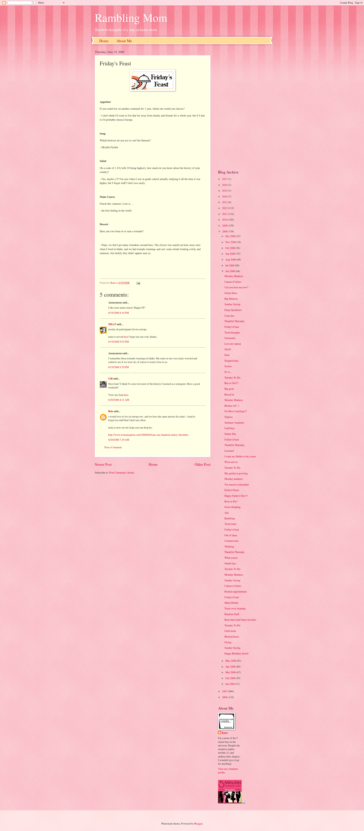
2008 (225, 231)
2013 (225, 202)
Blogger (198, 823)
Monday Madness (233, 276)
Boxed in (229, 394)
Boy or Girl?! (231, 383)
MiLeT (112, 324)
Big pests (229, 389)
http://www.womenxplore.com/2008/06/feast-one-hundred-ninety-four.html (148, 434)
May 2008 (231, 660)
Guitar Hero (230, 293)
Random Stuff (231, 614)
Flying (227, 642)
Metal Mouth (231, 602)
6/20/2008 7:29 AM (118, 439)
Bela (110, 411)
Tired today (230, 524)
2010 (225, 219)
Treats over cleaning (235, 608)
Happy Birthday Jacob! (236, 653)
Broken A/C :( (231, 405)
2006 (225, 697)
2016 (225, 185)
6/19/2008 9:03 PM (118, 341)
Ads (226, 512)
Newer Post (103, 464)
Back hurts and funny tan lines (240, 619)
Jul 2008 (230, 265)
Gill (110, 378)
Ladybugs (229, 428)
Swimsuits (229, 338)
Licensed (229, 450)
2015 (225, 190)
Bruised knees (231, 636)
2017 (225, 179)
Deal (226, 355)
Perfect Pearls (231, 490)
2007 (225, 691)
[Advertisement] (243, 107)
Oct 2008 (230, 248)
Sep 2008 (230, 253)
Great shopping (232, 507)
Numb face (230, 563)
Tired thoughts (232, 332)
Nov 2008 (230, 242)
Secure (228, 366)
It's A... (228, 372)
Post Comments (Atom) (121, 472)
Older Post (202, 464)
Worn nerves (231, 462)
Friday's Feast (231, 327)
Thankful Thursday (234, 321)
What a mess (231, 557)
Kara (225, 733)
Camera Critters (232, 282)
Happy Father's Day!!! (236, 495)
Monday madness (233, 479)
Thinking (229, 546)
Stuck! (227, 349)
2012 (225, 208)
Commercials (231, 541)
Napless (228, 417)
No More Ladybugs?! (235, 411)
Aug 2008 (230, 259)
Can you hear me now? (236, 287)
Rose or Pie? (231, 501)
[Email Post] (138, 282)
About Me (124, 40)
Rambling (229, 518)
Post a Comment (113, 447)
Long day (229, 315)
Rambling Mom (131, 17)
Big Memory (231, 298)
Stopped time (231, 360)
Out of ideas (230, 535)
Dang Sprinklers (233, 310)
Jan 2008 (230, 684)
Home (104, 40)
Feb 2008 (230, 678)
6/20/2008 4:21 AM (118, 400)
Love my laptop (232, 343)
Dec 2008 (230, 236)
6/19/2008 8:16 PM (118, 312)
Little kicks (230, 631)
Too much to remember (236, 484)
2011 (225, 214)
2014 (225, 196)
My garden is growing (236, 473)
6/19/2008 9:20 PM (118, 367)
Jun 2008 (230, 271)
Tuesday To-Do (232, 377)
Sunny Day (230, 434)
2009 (225, 225)
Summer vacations (234, 422)
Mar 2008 (230, 672)
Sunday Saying (232, 304)
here (126, 336)
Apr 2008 (230, 666)
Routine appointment (235, 591)
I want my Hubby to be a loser (240, 456)
